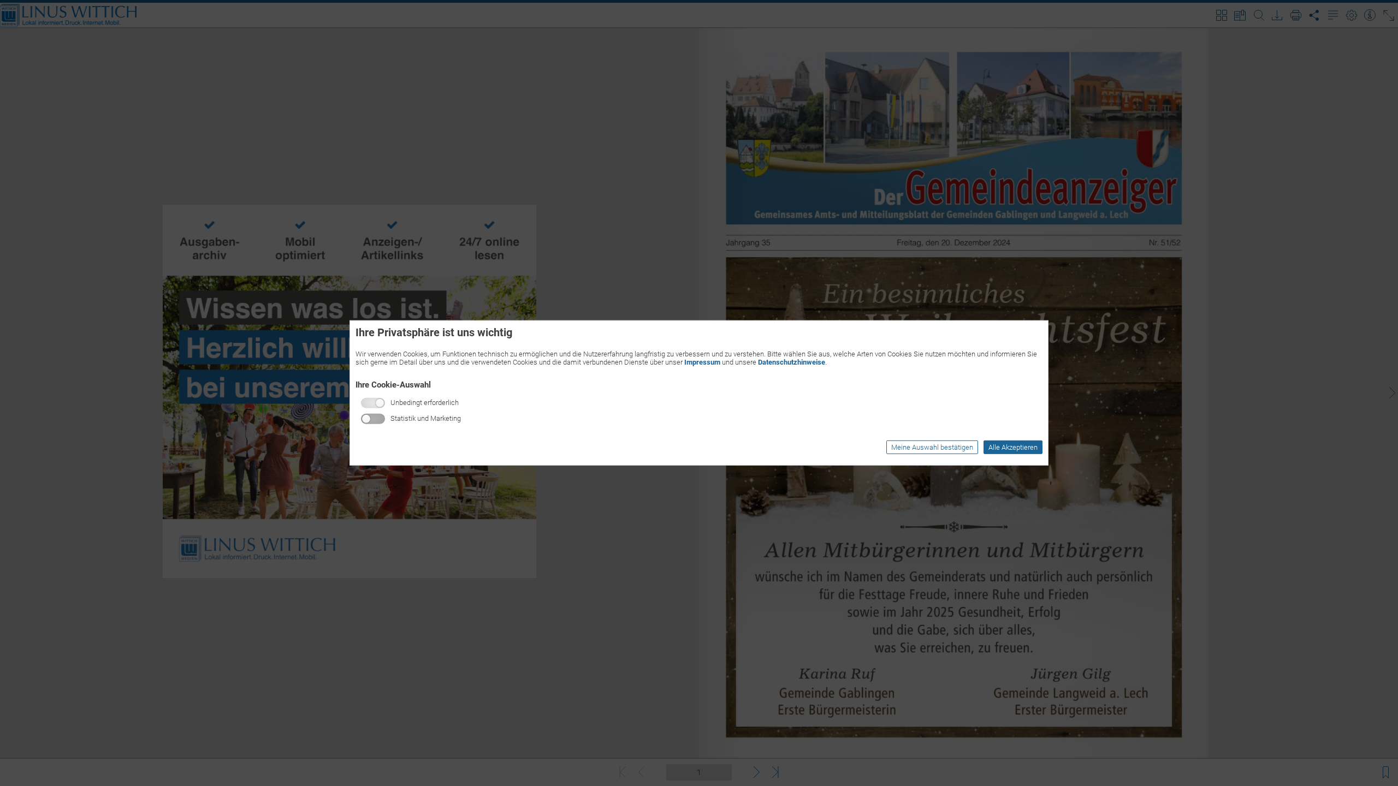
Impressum (702, 362)
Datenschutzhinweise (791, 362)
